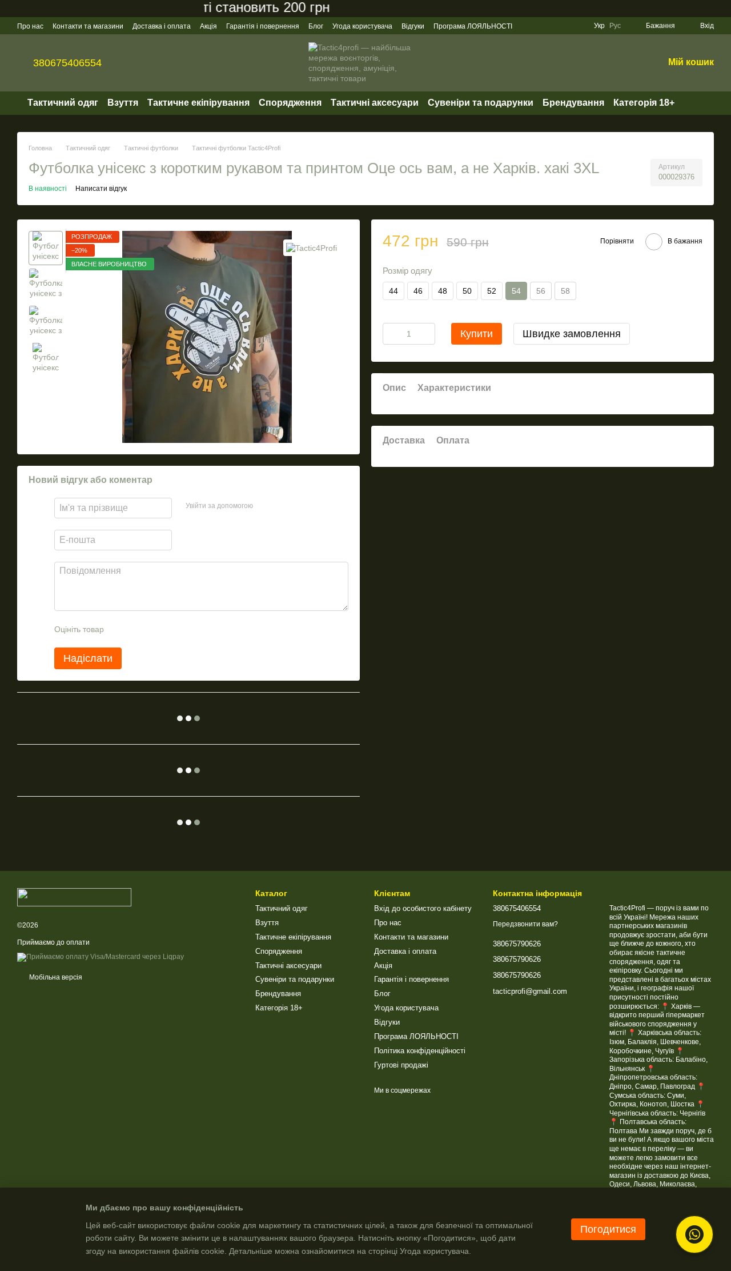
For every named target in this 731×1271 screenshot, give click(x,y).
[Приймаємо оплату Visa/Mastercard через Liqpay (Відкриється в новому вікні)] (100, 957)
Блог (315, 26)
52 (491, 290)
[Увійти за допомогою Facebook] (265, 506)
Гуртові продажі (401, 1065)
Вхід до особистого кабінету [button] (423, 908)
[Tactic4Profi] (311, 247)
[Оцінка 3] (159, 629)
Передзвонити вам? (525, 924)
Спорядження (290, 102)
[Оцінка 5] (196, 629)
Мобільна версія (54, 977)
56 (540, 290)
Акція (208, 26)
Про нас (30, 26)
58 (565, 290)
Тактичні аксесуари (375, 102)
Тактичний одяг (62, 102)
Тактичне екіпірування (198, 102)
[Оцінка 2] (141, 629)
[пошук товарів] (695, 103)
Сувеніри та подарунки (480, 102)
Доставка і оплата (161, 26)
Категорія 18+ (643, 102)
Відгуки (412, 26)
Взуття (122, 102)
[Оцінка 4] (177, 629)
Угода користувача (362, 26)
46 (418, 290)
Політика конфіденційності (419, 1050)
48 (442, 290)
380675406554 (67, 63)
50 (467, 290)
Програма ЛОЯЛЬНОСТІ (472, 26)
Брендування (573, 102)
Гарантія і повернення (262, 26)
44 (393, 290)
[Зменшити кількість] (391, 333)
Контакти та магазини (88, 26)
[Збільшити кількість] (427, 333)
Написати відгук (101, 189)
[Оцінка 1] (123, 629)
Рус (615, 25)
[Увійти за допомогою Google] (284, 506)
